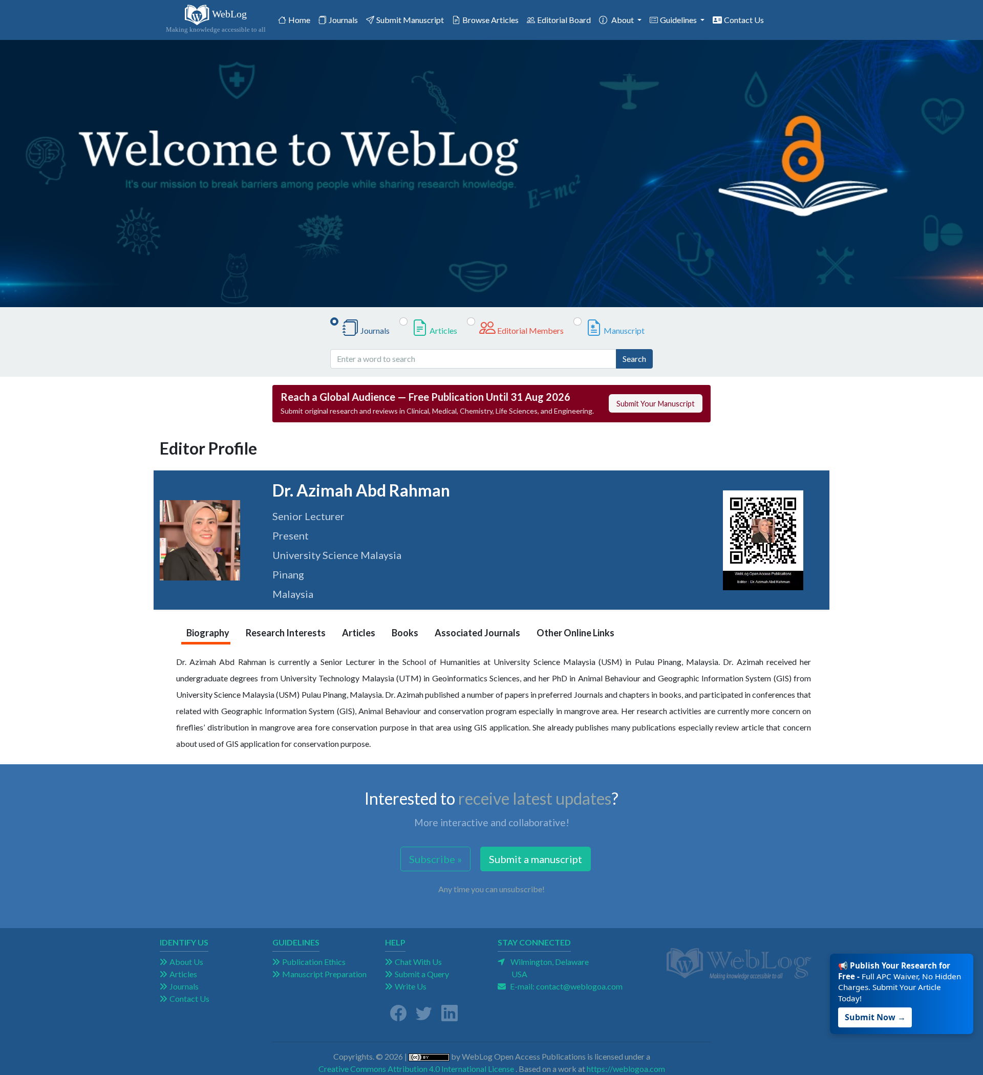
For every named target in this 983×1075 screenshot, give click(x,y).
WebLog (216, 21)
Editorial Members (530, 330)
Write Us (410, 986)
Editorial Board (564, 20)
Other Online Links (575, 632)
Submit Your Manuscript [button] (655, 403)
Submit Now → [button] (877, 1011)
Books (405, 632)
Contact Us (744, 20)
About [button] (623, 20)
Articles (443, 330)
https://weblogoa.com (626, 1068)
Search (634, 358)
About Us (186, 961)
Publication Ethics (314, 961)
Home (301, 19)
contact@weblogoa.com (579, 986)
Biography (207, 632)
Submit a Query (422, 974)
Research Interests (286, 632)
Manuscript (624, 330)
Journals (343, 20)
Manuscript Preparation (324, 974)
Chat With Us (418, 961)
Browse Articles (490, 20)
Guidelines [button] (679, 20)
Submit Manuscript (410, 20)
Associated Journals (477, 632)
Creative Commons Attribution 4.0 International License (416, 1068)
